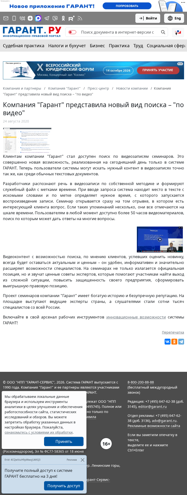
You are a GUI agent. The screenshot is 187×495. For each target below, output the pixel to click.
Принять (64, 441)
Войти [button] (151, 18)
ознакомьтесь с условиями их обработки (39, 432)
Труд (138, 45)
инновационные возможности (136, 317)
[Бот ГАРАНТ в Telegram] (55, 18)
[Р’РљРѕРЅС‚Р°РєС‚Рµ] (167, 342)
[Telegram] (181, 342)
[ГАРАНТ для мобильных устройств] (14, 18)
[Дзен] (30, 18)
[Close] (82, 459)
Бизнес (97, 45)
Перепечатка (173, 332)
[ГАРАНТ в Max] (38, 18)
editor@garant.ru (152, 406)
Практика (119, 45)
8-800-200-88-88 (141, 382)
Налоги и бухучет (67, 45)
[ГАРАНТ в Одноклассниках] (63, 18)
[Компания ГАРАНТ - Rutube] (72, 18)
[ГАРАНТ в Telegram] (47, 18)
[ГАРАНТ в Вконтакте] (22, 18)
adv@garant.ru (164, 420)
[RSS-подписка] (80, 18)
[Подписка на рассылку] (6, 18)
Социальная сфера (167, 45)
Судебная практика (23, 45)
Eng (178, 18)
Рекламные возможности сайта (154, 425)
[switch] (72, 32)
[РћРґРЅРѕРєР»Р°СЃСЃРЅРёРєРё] (174, 342)
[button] (178, 32)
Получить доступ (63, 485)
